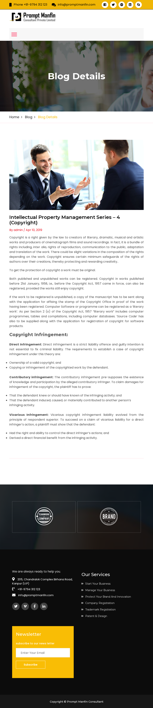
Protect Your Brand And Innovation (108, 596)
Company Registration (100, 603)
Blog (28, 117)
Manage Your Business (100, 590)
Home (14, 117)
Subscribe (31, 664)
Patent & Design (96, 616)
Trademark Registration (100, 609)
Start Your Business (97, 583)
